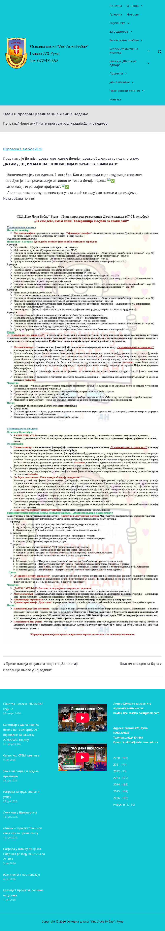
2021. (117, 764)
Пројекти (116, 73)
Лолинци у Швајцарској (20, 812)
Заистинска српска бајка (139, 663)
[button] (141, 6)
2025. (117, 791)
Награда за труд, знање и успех (21, 794)
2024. (117, 784)
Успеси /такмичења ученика (123, 51)
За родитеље (118, 31)
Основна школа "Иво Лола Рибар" (91, 921)
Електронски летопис (124, 91)
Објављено (22, 149)
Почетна (115, 6)
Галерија (115, 14)
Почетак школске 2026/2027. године (23, 706)
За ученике (117, 23)
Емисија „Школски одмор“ (122, 63)
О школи (133, 6)
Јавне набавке (119, 82)
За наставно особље (124, 40)
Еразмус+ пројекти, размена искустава (23, 892)
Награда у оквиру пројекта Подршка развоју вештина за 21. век (24, 854)
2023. (117, 778)
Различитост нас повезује (21, 874)
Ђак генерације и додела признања (21, 773)
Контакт (115, 99)
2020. (117, 758)
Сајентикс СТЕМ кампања (21, 755)
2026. (117, 798)
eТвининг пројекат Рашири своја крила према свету (22, 830)
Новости (133, 14)
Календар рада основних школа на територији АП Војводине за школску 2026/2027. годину (21, 732)
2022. (117, 771)
